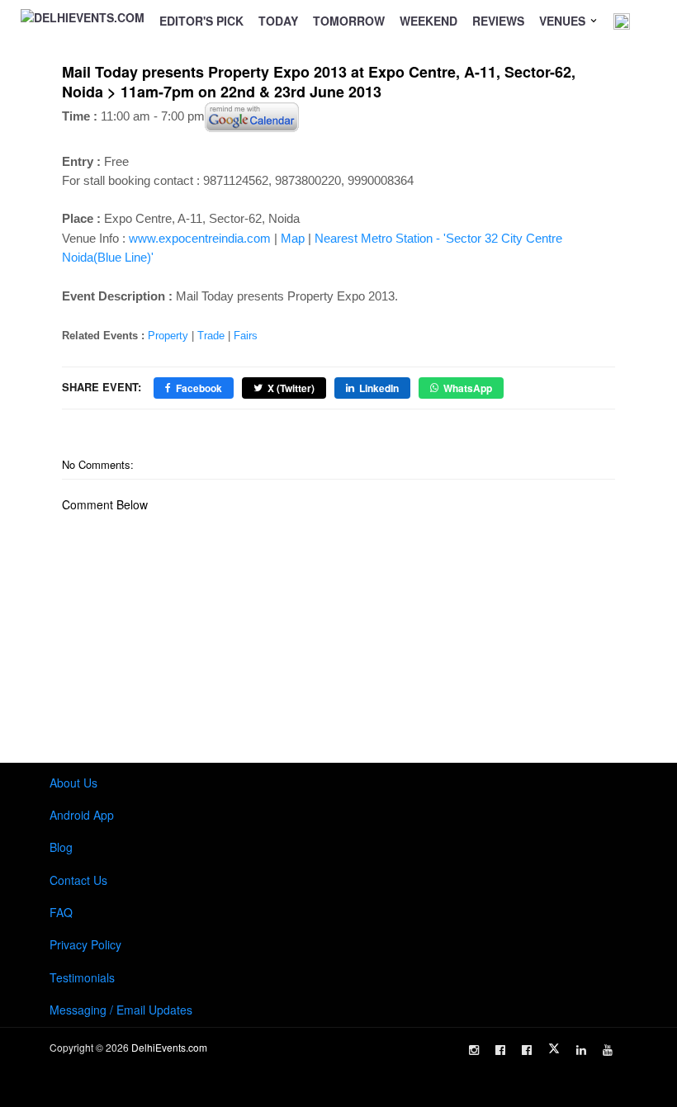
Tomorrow (349, 20)
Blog (61, 847)
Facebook (199, 388)
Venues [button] (564, 20)
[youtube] (608, 1050)
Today (278, 20)
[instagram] (474, 1050)
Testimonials (82, 977)
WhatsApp (467, 388)
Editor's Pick (201, 20)
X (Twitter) (291, 388)
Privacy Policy (85, 944)
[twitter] (554, 1048)
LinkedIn (379, 388)
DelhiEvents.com (169, 1047)
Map (293, 238)
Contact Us (78, 880)
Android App (82, 815)
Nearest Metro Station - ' (380, 238)
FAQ (61, 912)
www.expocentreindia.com (200, 238)
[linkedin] (581, 1050)
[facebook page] (500, 1050)
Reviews (498, 20)
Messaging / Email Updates (121, 1009)
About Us (73, 782)
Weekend (428, 20)
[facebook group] (527, 1050)
